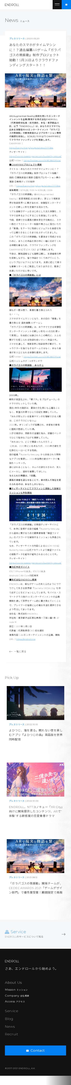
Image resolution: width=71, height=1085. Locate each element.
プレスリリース (17, 38)
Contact (38, 1050)
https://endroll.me (25, 639)
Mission (16, 989)
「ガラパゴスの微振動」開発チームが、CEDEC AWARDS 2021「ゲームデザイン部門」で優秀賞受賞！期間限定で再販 (36, 888)
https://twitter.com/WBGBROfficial (42, 160)
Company (17, 995)
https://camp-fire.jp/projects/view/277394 (31, 148)
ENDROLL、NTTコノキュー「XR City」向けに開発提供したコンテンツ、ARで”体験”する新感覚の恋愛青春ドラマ (36, 811)
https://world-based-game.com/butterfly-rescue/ (35, 156)
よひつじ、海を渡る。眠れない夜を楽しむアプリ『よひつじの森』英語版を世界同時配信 (36, 735)
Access (15, 1001)
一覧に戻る (20, 651)
